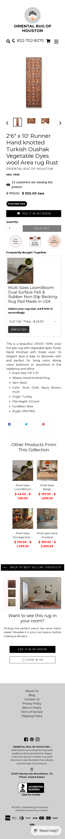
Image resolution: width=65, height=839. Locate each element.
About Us (31, 691)
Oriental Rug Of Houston (34, 807)
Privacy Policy (31, 703)
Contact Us (32, 699)
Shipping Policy (31, 716)
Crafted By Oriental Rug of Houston (32, 810)
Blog (32, 695)
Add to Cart (19, 329)
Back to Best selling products (35, 567)
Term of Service (32, 712)
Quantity (12, 221)
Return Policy (31, 707)
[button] (33, 213)
